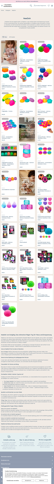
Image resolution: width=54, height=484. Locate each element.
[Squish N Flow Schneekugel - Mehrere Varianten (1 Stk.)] (9, 256)
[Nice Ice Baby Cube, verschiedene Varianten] (45, 283)
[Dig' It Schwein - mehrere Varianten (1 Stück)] (45, 100)
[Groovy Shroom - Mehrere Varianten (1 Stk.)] (45, 125)
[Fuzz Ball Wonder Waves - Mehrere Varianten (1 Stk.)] (45, 231)
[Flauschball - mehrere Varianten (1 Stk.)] (45, 256)
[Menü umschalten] (2, 5)
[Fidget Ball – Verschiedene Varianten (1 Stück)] (27, 48)
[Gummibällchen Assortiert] (9, 178)
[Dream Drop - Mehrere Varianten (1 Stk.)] (9, 205)
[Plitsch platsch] (27, 231)
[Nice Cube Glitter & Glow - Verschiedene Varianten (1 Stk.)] (27, 256)
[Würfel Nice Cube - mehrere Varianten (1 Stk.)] (27, 151)
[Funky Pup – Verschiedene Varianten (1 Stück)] (27, 100)
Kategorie (8, 10)
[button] (20, 55)
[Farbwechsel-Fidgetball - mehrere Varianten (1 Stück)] (27, 74)
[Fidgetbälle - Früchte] (9, 100)
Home (2, 10)
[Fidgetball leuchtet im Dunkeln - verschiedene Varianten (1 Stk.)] (9, 151)
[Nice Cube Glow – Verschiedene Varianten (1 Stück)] (9, 283)
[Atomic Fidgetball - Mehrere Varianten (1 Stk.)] (45, 74)
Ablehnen (41, 480)
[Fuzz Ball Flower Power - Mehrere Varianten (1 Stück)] (27, 283)
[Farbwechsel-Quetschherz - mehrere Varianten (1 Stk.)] (45, 205)
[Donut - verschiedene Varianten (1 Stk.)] (9, 125)
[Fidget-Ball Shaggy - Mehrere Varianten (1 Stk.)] (45, 48)
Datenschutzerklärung (35, 477)
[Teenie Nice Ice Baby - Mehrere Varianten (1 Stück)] (27, 205)
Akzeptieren (28, 480)
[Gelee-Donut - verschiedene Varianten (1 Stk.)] (45, 151)
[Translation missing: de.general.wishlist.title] (49, 5)
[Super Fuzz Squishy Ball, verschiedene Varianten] (9, 310)
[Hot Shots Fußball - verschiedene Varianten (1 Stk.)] (45, 178)
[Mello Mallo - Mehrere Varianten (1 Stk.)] (9, 231)
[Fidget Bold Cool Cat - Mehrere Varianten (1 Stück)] (9, 74)
